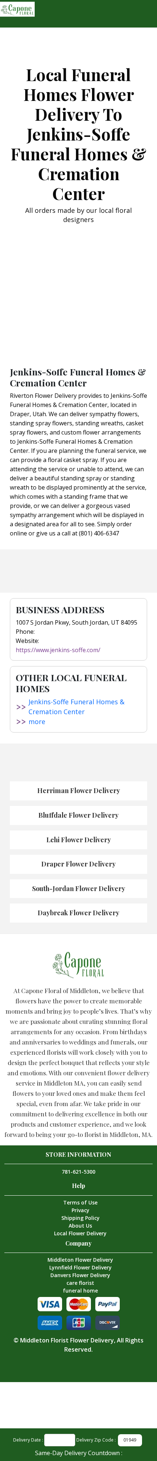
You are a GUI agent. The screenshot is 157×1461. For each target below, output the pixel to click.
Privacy (80, 1210)
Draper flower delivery (78, 863)
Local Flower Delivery (80, 1233)
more (36, 721)
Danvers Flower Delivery (80, 1275)
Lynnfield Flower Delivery (80, 1267)
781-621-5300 (78, 1171)
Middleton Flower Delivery (80, 1259)
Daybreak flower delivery (78, 912)
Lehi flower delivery (78, 839)
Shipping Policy (80, 1217)
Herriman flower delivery (78, 790)
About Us (80, 1225)
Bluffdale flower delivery (78, 815)
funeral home (80, 1290)
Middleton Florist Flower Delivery (67, 1340)
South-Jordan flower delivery (78, 888)
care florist (80, 1282)
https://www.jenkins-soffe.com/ (58, 650)
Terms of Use (80, 1202)
